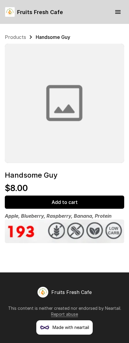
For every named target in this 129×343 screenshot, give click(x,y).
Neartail (112, 308)
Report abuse (64, 314)
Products (15, 37)
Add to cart (65, 202)
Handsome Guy (53, 37)
